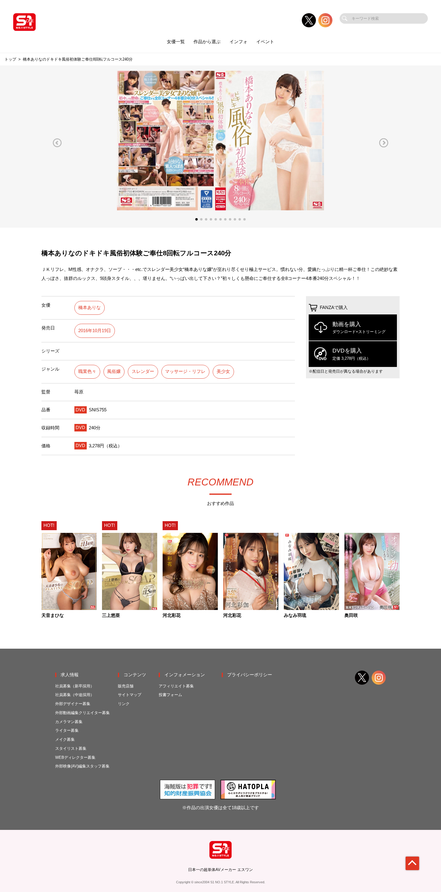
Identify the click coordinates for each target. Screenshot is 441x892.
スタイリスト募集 (70, 748)
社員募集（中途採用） (74, 694)
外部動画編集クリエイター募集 (82, 712)
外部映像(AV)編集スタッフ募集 (82, 766)
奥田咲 (351, 615)
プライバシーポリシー (249, 674)
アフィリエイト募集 (176, 686)
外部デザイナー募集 (72, 703)
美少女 (223, 371)
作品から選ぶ (207, 41)
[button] (57, 142)
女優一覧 (176, 41)
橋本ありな (89, 307)
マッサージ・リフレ (185, 371)
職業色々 (87, 371)
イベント (265, 41)
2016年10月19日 (94, 330)
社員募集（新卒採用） (74, 686)
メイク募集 (65, 739)
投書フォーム (170, 694)
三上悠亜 (111, 615)
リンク (124, 703)
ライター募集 (67, 730)
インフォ (239, 41)
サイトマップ (129, 694)
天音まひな (52, 615)
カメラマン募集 (68, 721)
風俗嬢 (114, 371)
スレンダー (143, 371)
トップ (10, 59)
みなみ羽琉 (295, 615)
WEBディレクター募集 (75, 757)
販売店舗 (126, 686)
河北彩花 (172, 615)
